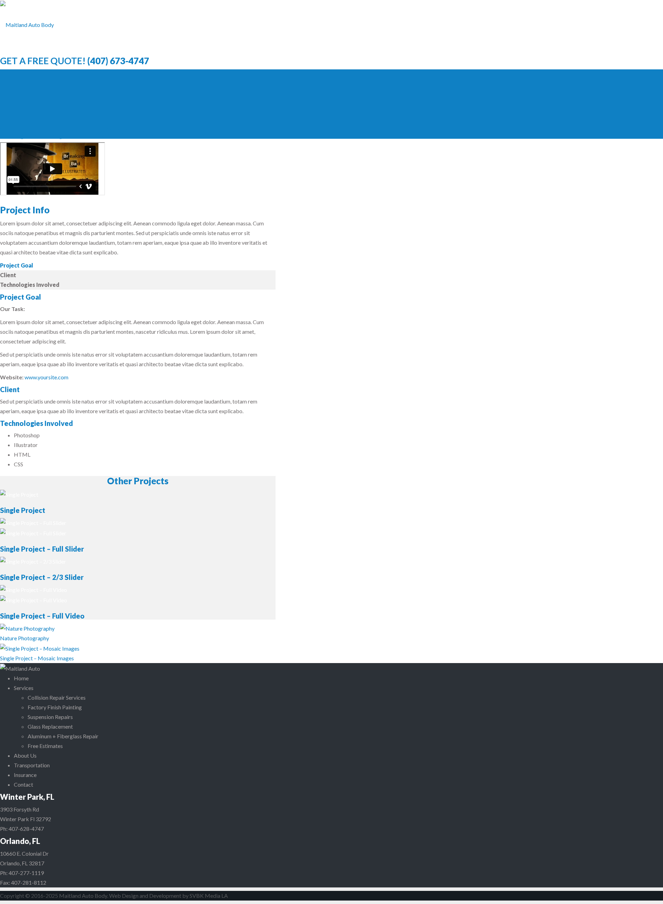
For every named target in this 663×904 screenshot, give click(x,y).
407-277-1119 (26, 872)
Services (23, 687)
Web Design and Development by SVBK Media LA (168, 895)
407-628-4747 (26, 828)
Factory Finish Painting (55, 707)
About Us (25, 755)
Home (21, 678)
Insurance (25, 774)
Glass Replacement (50, 726)
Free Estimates (45, 745)
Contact (23, 784)
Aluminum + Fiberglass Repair (63, 736)
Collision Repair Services (57, 697)
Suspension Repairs (50, 716)
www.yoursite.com (46, 377)
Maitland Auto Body (83, 895)
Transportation (32, 765)
